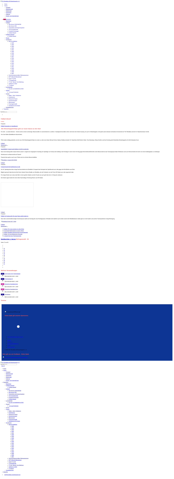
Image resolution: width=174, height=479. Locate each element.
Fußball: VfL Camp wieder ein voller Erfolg (14, 229)
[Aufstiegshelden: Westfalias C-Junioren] (9, 160)
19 (4, 260)
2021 (12, 49)
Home (5, 4)
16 (4, 255)
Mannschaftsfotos (13, 41)
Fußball (8, 22)
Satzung (8, 14)
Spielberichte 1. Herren (8, 239)
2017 (12, 56)
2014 (12, 60)
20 (4, 262)
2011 (12, 66)
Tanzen (8, 90)
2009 (12, 70)
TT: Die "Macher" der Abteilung (16, 82)
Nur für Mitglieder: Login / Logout (15, 336)
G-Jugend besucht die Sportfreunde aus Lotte (10, 166)
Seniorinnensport (13, 100)
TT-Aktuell (11, 85)
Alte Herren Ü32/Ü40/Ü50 (15, 24)
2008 (12, 71)
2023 (12, 46)
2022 (12, 48)
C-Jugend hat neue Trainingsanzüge (12, 235)
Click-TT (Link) (12, 78)
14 (4, 252)
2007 (12, 73)
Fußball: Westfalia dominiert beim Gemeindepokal (16, 232)
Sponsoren (8, 12)
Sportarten (7, 19)
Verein (5, 5)
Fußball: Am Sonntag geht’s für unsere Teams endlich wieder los (14, 216)
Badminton (8, 21)
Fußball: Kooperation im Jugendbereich (9, 126)
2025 (12, 43)
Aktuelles (6, 109)
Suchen (2, 111)
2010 (12, 68)
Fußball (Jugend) (10, 34)
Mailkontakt (8, 10)
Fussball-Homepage (14, 31)
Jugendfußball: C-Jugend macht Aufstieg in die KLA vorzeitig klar (15, 149)
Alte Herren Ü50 (13, 26)
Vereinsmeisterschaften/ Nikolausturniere (18, 75)
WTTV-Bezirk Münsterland (15, 77)
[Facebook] (3, 114)
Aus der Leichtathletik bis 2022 (16, 88)
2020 (12, 51)
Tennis (7, 38)
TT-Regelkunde (12, 80)
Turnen (7, 93)
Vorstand (8, 7)
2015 (12, 61)
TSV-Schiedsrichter (13, 29)
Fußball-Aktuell (12, 32)
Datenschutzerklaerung (13, 343)
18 (4, 258)
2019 (12, 53)
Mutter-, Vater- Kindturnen (15, 95)
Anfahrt (9, 340)
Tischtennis (8, 39)
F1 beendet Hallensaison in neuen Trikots (14, 230)
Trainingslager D (9, 278)
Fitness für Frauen (13, 98)
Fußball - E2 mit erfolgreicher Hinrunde (13, 234)
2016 (12, 58)
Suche (8, 345)
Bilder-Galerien (11, 347)
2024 (12, 44)
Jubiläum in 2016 (13, 83)
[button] (27, 326)
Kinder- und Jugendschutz (12, 16)
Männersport (12, 102)
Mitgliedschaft (9, 9)
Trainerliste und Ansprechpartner (16, 27)
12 (4, 248)
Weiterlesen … (4, 145)
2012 (12, 65)
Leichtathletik (9, 87)
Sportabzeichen (10, 107)
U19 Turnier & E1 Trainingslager (12, 273)
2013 (12, 63)
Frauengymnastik (13, 104)
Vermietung (7, 294)
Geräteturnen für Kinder (14, 105)
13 (4, 250)
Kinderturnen (12, 97)
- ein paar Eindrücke (13, 92)
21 (4, 263)
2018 (12, 55)
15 (4, 253)
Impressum (10, 342)
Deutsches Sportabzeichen (11, 284)
